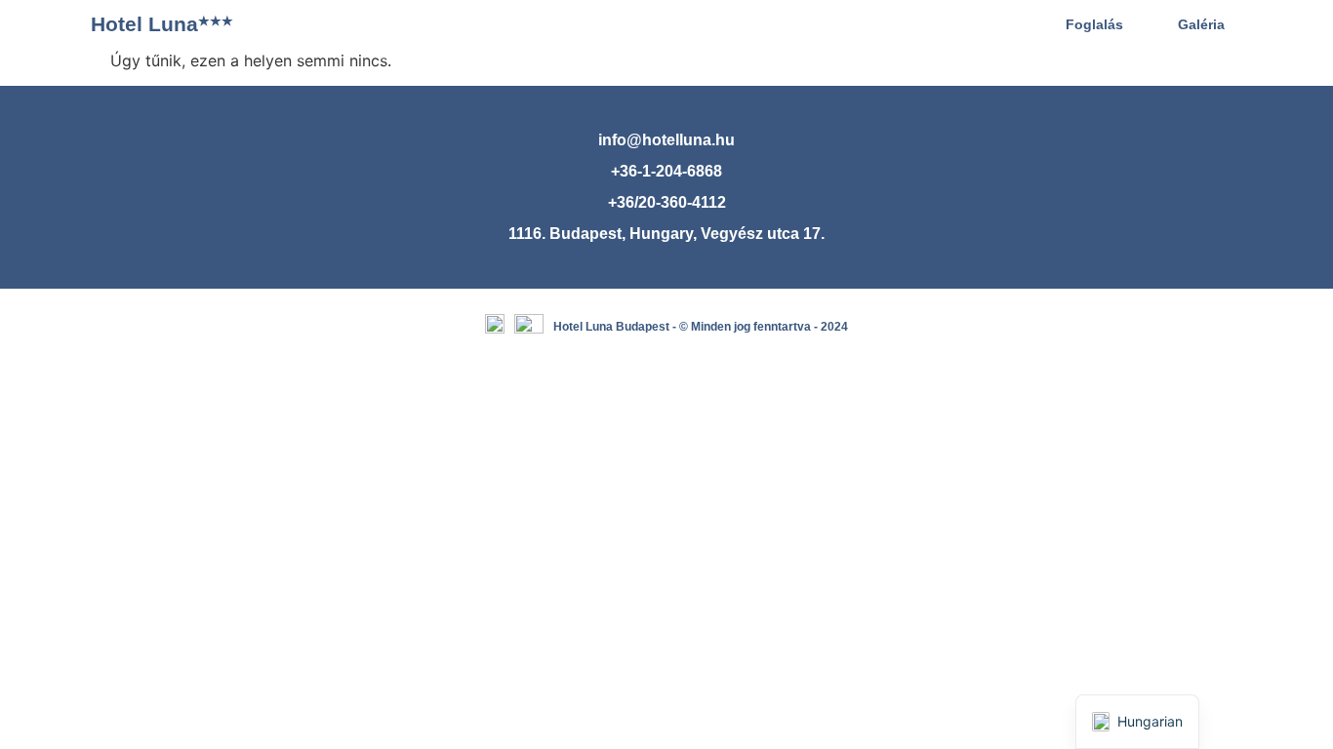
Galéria (1201, 24)
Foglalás (1094, 24)
